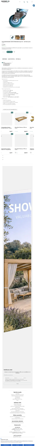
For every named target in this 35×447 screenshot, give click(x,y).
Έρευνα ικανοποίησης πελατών (17, 422)
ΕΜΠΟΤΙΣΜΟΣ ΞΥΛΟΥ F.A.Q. (17, 399)
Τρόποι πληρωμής (17, 405)
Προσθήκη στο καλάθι (10, 52)
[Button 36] (33, 136)
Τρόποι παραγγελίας (17, 404)
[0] (24, 1)
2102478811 (18, 430)
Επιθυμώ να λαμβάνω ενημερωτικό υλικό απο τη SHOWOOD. (14, 379)
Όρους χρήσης (18, 380)
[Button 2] (20, 1)
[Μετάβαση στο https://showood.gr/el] (9, 2)
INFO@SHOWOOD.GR (19, 429)
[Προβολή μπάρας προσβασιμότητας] (34, 5)
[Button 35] (1, 136)
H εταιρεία (17, 393)
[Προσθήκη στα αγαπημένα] (14, 51)
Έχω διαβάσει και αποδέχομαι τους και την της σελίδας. (16, 380)
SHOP (17, 400)
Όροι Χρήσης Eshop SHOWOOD (17, 408)
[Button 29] (17, 153)
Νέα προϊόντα (17, 398)
